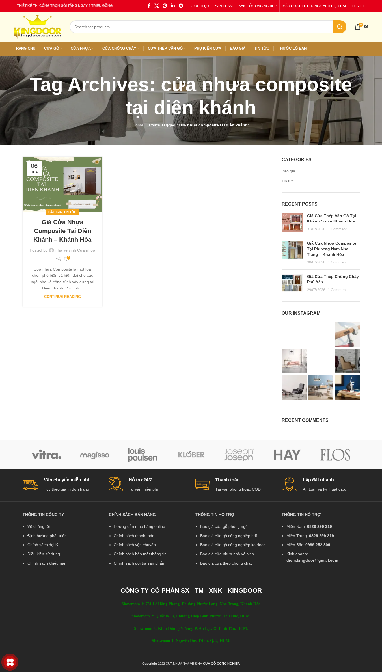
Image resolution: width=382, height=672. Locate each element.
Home (138, 125)
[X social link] (156, 5)
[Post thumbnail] (292, 222)
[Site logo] (37, 26)
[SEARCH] (339, 26)
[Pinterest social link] (165, 5)
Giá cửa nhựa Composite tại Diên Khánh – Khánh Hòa (62, 231)
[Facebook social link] (149, 5)
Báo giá (55, 212)
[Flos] (335, 454)
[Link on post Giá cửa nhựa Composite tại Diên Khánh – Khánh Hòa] (62, 184)
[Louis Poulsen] (143, 454)
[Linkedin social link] (173, 5)
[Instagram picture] (294, 334)
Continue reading (62, 297)
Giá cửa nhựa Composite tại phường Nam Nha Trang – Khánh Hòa (331, 248)
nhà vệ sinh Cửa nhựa (75, 250)
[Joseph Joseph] (239, 454)
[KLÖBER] (191, 454)
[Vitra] (47, 454)
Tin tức (70, 212)
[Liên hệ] (10, 662)
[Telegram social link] (181, 5)
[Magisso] (95, 454)
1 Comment (337, 229)
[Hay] (287, 454)
